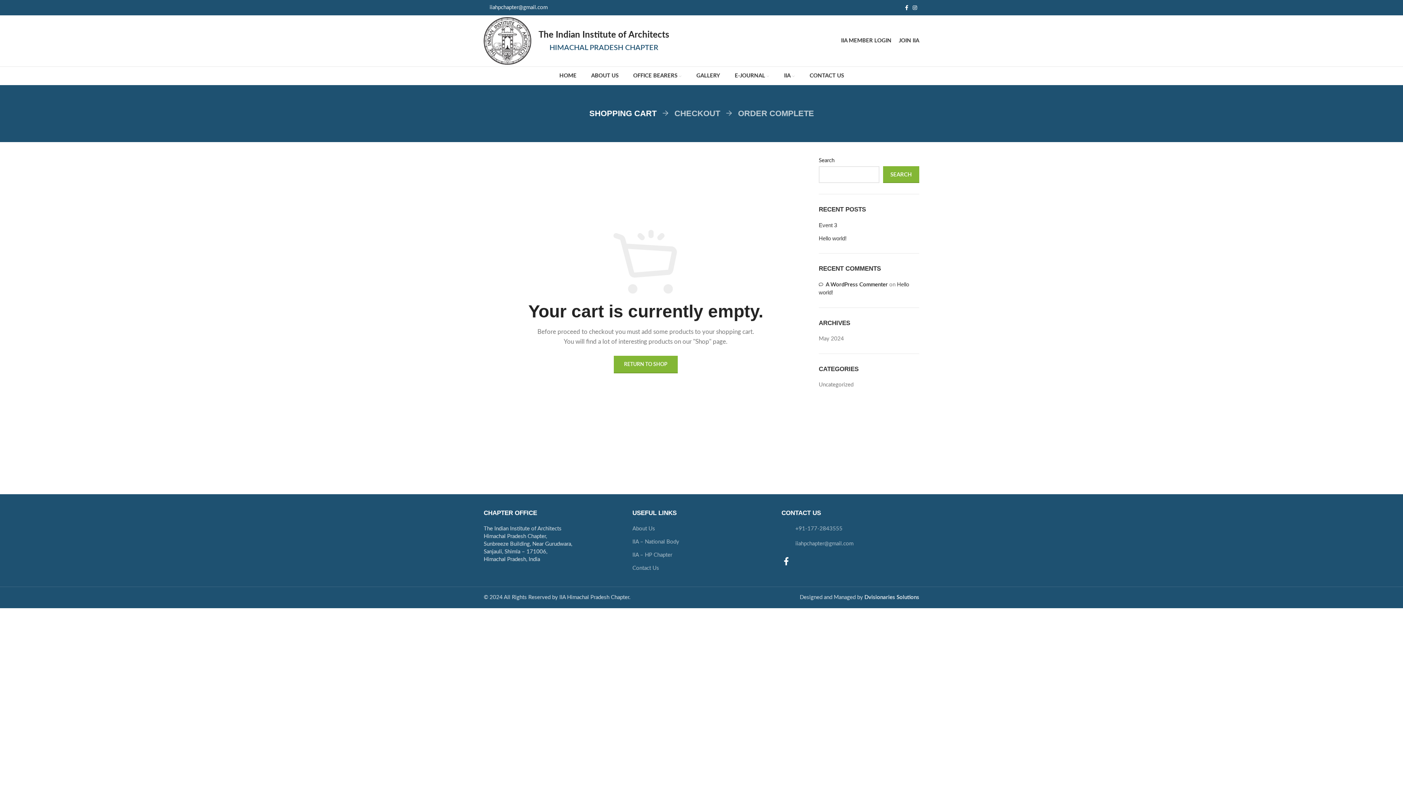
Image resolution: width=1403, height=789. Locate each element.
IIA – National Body (655, 542)
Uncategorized (836, 385)
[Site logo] (507, 40)
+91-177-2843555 (819, 528)
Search (826, 160)
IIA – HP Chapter (652, 555)
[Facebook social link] (906, 7)
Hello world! (833, 238)
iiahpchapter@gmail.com (519, 7)
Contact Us (645, 568)
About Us (643, 528)
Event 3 (828, 225)
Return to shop (646, 364)
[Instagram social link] (914, 7)
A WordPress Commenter (857, 284)
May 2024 (831, 339)
